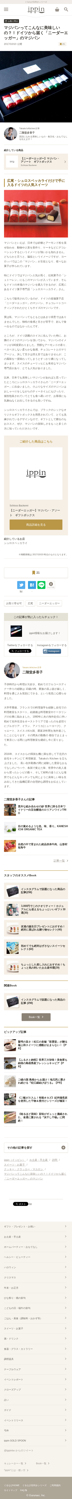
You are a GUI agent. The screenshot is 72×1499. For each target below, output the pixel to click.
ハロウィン (10, 1267)
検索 (66, 9)
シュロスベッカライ (15, 543)
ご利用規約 (55, 1485)
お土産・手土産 (12, 1236)
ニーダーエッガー (49, 603)
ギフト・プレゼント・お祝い (19, 1226)
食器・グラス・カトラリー (18, 1349)
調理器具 (9, 1359)
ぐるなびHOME (11, 1485)
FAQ (22, 1490)
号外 (6, 1430)
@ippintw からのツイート (19, 1450)
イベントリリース (13, 1420)
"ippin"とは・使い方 (14, 1470)
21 (63, 44)
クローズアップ (12, 1389)
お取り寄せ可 (14, 603)
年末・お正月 (11, 1287)
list (21, 591)
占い (6, 1400)
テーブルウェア (12, 1369)
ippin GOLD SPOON (15, 1440)
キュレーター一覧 (13, 1463)
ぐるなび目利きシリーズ (34, 1485)
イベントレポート (13, 1379)
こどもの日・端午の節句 (17, 1308)
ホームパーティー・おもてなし (21, 1247)
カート (57, 9)
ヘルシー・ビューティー (17, 1257)
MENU (6, 9)
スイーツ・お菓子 (13, 1328)
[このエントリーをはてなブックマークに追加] (32, 585)
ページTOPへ (36, 1194)
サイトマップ (10, 1490)
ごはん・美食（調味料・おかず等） (23, 1318)
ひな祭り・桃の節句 (15, 1298)
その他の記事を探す (19, 1147)
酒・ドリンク (11, 1338)
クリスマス (10, 1277)
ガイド (7, 1410)
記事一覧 (59, 860)
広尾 (30, 603)
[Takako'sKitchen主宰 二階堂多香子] (23, 677)
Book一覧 (41, 1463)
